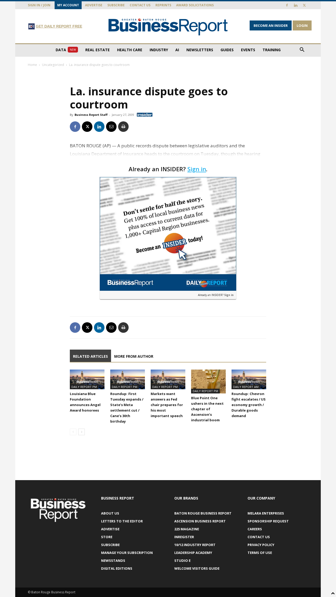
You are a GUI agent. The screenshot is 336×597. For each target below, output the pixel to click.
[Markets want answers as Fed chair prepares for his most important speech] (168, 379)
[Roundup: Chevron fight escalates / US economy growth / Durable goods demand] (249, 379)
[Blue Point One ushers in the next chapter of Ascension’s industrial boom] (208, 381)
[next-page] (81, 432)
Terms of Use (260, 552)
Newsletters (199, 49)
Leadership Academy (193, 552)
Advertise (93, 5)
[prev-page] (73, 432)
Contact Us (140, 5)
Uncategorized (53, 65)
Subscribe (116, 5)
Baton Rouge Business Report (203, 513)
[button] (302, 50)
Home (32, 65)
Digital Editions (116, 568)
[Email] (111, 126)
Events (248, 49)
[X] (304, 5)
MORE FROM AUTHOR (133, 356)
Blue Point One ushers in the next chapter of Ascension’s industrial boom (207, 409)
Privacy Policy (261, 544)
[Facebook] (287, 5)
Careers (255, 529)
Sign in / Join (39, 5)
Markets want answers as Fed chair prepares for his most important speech (167, 404)
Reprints (163, 5)
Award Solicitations (195, 5)
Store (106, 536)
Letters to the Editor (122, 521)
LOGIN (302, 25)
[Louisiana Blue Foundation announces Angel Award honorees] (87, 379)
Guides (227, 49)
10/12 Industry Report (195, 544)
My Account (68, 5)
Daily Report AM (246, 387)
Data (66, 49)
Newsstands (113, 560)
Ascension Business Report (200, 521)
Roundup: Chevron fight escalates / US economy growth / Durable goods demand (249, 404)
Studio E (182, 560)
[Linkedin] (296, 5)
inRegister (184, 536)
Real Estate (97, 49)
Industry (159, 49)
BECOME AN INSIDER (271, 25)
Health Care (129, 49)
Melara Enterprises (266, 513)
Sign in (196, 169)
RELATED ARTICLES (90, 356)
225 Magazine (186, 529)
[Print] (123, 126)
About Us (110, 513)
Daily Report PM (84, 387)
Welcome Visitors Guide (196, 568)
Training (271, 49)
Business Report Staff (91, 115)
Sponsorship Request (268, 521)
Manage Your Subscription (127, 552)
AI (177, 49)
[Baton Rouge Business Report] (168, 27)
